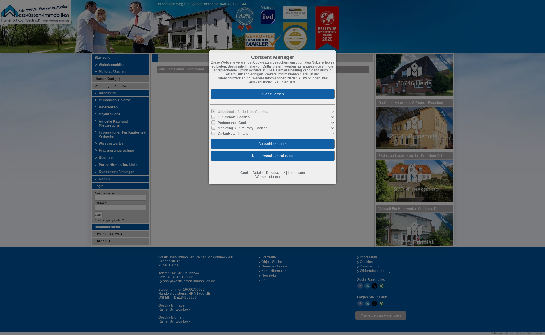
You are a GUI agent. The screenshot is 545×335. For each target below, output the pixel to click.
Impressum (296, 173)
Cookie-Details (251, 173)
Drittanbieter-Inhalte (233, 134)
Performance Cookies (234, 123)
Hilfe (291, 82)
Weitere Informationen (272, 177)
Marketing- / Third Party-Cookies (242, 128)
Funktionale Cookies (234, 117)
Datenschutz (275, 173)
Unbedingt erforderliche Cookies (243, 112)
